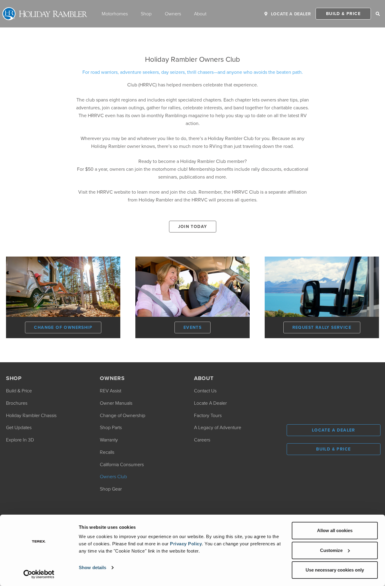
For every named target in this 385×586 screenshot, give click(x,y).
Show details (92, 567)
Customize (331, 550)
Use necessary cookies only (335, 569)
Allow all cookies (335, 530)
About (200, 13)
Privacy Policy (186, 543)
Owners (173, 13)
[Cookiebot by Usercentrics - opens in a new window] (39, 574)
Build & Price (343, 14)
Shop (146, 13)
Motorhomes (115, 13)
